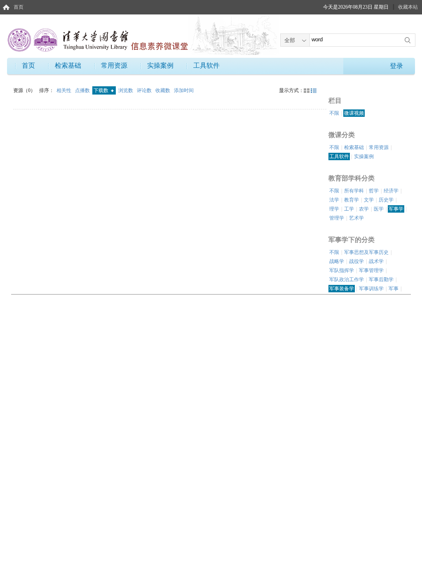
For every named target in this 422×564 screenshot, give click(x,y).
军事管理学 (371, 270)
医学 (379, 209)
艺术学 (356, 218)
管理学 (336, 218)
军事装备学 (341, 288)
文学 (369, 200)
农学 (364, 209)
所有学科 (354, 191)
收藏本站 (408, 7)
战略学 (336, 261)
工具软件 (206, 65)
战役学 (356, 261)
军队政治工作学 (346, 279)
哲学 (374, 191)
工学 (349, 209)
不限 (334, 113)
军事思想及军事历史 (366, 252)
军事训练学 (371, 288)
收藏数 (163, 90)
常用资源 (114, 65)
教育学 (351, 200)
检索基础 (68, 65)
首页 (18, 7)
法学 (334, 200)
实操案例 (160, 65)
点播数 (83, 90)
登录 (396, 65)
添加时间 (184, 90)
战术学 (376, 261)
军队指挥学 (341, 270)
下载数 (102, 90)
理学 (334, 209)
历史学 (386, 200)
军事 (394, 288)
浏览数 (126, 90)
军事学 (396, 209)
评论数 (145, 90)
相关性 (64, 90)
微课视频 (354, 113)
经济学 (391, 191)
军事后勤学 (381, 279)
